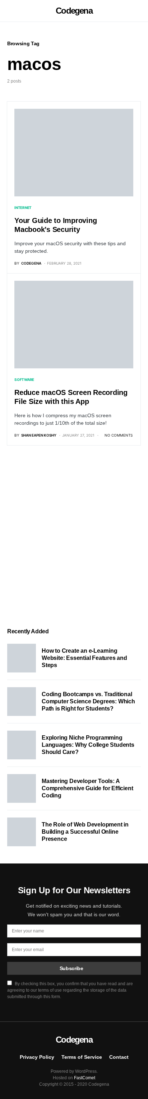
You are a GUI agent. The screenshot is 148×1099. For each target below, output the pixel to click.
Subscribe (71, 968)
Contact (119, 1057)
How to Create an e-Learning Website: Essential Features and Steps (84, 658)
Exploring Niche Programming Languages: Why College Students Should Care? (88, 745)
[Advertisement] (74, 537)
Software (24, 379)
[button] (9, 10)
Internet (23, 207)
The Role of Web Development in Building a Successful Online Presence (85, 831)
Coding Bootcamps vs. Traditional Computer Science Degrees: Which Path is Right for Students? (88, 701)
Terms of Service (81, 1057)
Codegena (74, 10)
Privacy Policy (37, 1057)
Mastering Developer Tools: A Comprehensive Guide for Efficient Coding (87, 788)
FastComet (84, 1077)
